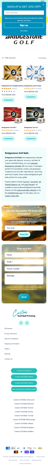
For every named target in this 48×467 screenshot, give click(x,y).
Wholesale (8, 328)
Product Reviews (10, 334)
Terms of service (24, 460)
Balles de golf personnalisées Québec (24, 389)
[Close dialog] (43, 4)
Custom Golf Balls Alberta (24, 377)
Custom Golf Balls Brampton (24, 427)
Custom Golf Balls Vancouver (24, 400)
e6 (19, 184)
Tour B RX (34, 182)
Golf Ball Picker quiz (15, 193)
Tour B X (26, 182)
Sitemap (7, 354)
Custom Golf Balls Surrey (24, 412)
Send (24, 297)
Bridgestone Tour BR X (9, 127)
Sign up (24, 25)
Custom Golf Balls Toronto (24, 416)
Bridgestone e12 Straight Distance (13, 86)
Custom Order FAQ (12, 196)
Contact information (25, 463)
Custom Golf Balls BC (24, 370)
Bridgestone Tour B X (31, 127)
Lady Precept (29, 184)
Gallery (7, 349)
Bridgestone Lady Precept (32, 86)
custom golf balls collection (27, 190)
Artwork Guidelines (11, 339)
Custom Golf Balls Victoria (24, 408)
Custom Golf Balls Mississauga (24, 419)
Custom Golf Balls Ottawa (24, 423)
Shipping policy (36, 460)
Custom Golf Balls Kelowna (24, 404)
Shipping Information (12, 344)
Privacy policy (40, 456)
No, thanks (24, 31)
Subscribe (24, 234)
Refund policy (13, 460)
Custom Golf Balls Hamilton (24, 431)
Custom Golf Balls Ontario (24, 383)
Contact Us (8, 359)
